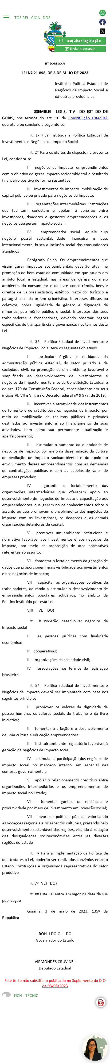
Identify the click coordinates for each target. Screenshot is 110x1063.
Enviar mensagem (83, 49)
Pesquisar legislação (83, 41)
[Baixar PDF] (100, 1002)
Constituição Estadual (87, 118)
